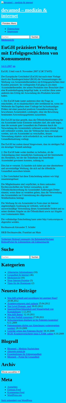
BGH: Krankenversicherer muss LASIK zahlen (30, 333)
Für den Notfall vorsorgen (20, 317)
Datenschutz (13, 28)
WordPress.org (14, 395)
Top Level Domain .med (19, 306)
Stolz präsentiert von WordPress (16, 400)
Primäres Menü (9, 23)
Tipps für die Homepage (19, 283)
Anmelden (12, 387)
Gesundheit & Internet (18, 275)
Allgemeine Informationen (20, 272)
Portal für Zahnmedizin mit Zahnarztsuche (27, 240)
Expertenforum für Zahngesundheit (24, 354)
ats (14, 66)
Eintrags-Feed (14, 389)
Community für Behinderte (23, 239)
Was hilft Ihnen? (15, 314)
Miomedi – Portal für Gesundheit (23, 357)
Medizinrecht (7, 40)
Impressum (12, 31)
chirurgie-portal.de (16, 351)
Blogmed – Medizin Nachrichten (23, 348)
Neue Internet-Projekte (18, 280)
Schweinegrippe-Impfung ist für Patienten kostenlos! (32, 320)
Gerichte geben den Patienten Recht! (25, 331)
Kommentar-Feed (15, 392)
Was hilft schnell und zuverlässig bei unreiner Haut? (32, 298)
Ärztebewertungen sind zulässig (22, 303)
